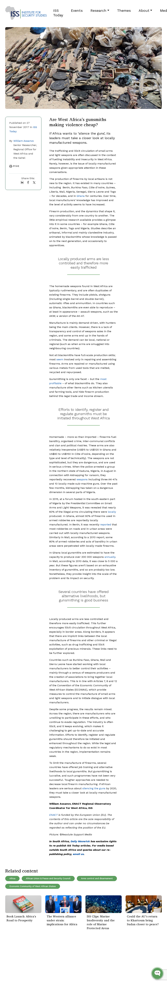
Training (10, 972)
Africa (12, 878)
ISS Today (58, 13)
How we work (40, 957)
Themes (124, 11)
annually (110, 556)
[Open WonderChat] (157, 973)
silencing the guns (93, 788)
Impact (36, 962)
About (144, 11)
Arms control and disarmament (97, 878)
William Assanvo (23, 140)
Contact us (39, 972)
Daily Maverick (80, 841)
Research (98, 11)
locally (112, 511)
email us (78, 854)
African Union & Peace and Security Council (48, 878)
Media (35, 967)
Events (77, 11)
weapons (82, 479)
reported (105, 524)
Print (15, 166)
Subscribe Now (146, 961)
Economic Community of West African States (32, 886)
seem (59, 359)
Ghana (81, 195)
